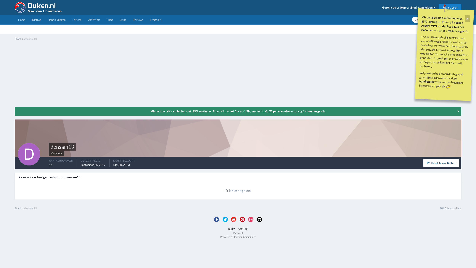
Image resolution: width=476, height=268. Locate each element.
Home (21, 19)
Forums (76, 19)
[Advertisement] (82, 76)
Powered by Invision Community (238, 236)
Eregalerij (156, 19)
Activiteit (94, 19)
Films (110, 19)
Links (123, 19)
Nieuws (36, 19)
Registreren (450, 7)
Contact (243, 228)
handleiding (427, 81)
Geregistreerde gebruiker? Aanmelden (408, 7)
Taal (230, 228)
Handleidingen (57, 19)
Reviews (138, 19)
